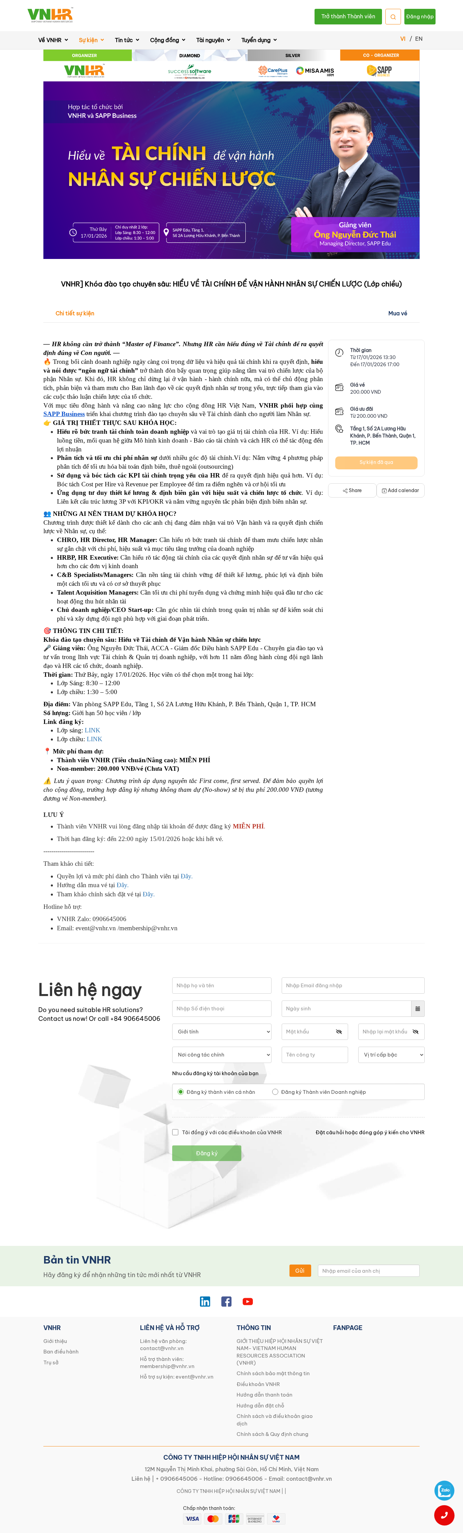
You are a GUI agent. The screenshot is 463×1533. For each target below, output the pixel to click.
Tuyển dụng (256, 40)
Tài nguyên (210, 40)
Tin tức (124, 40)
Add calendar (403, 490)
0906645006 (244, 1478)
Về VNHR (50, 40)
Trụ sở (51, 1362)
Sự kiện (89, 40)
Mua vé (397, 313)
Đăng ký (207, 1153)
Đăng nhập (420, 16)
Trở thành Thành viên (348, 16)
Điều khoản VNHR (258, 1384)
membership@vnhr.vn (167, 1366)
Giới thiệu (55, 1341)
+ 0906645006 (177, 1478)
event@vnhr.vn (195, 1376)
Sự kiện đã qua (376, 462)
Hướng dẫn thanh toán (265, 1394)
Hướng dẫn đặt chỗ (260, 1405)
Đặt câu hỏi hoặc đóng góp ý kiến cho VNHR (370, 1132)
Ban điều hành (61, 1351)
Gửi (299, 1270)
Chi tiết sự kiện (75, 313)
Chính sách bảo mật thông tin (273, 1373)
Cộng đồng (165, 40)
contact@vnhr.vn (162, 1348)
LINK (92, 730)
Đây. (187, 876)
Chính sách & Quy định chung (272, 1434)
